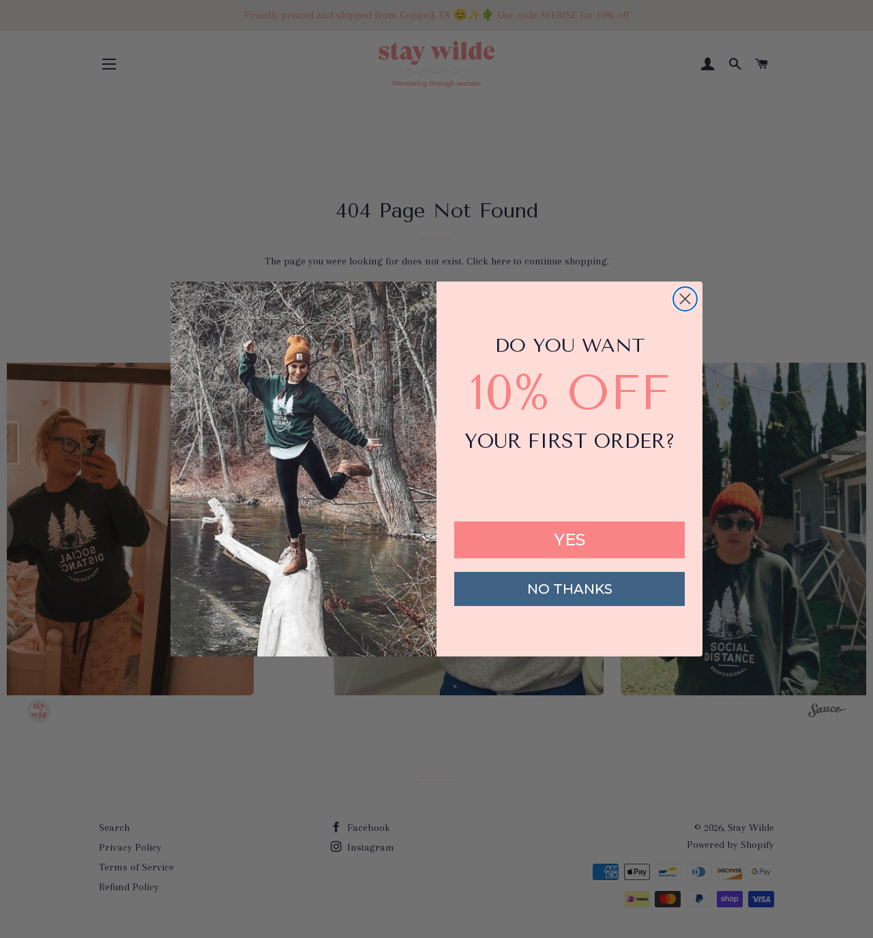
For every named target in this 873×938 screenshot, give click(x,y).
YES (569, 539)
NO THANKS (569, 589)
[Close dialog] (685, 299)
